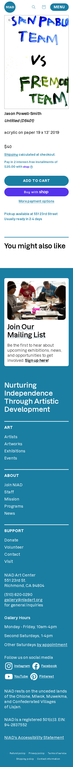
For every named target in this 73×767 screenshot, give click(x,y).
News (9, 513)
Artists (10, 437)
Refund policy (17, 753)
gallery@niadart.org (23, 600)
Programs (13, 506)
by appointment (52, 645)
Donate (11, 540)
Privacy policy (37, 753)
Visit (8, 561)
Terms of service (57, 753)
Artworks (13, 444)
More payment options (36, 201)
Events (10, 458)
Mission (11, 499)
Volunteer (14, 547)
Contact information (48, 759)
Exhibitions (14, 451)
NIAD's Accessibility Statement (34, 738)
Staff (9, 492)
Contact (12, 554)
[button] (34, 7)
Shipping (11, 154)
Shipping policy (25, 759)
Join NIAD (13, 485)
